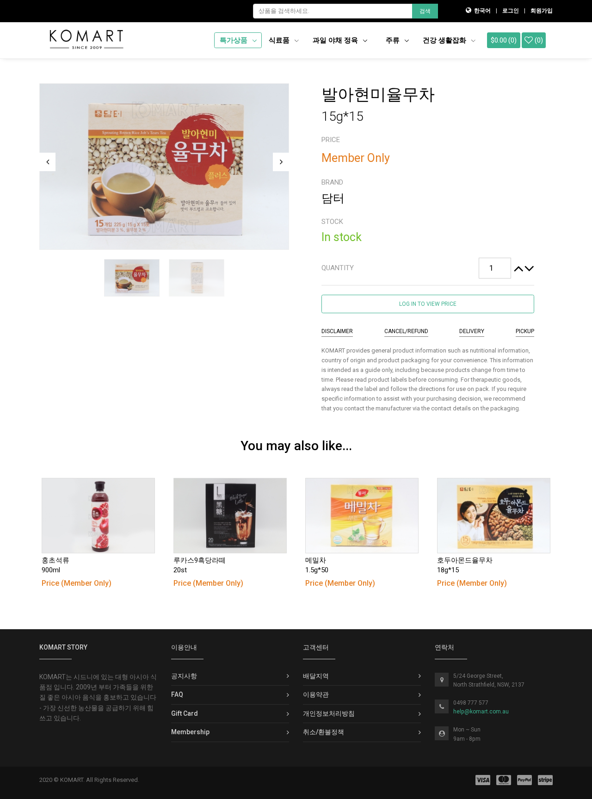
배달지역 (316, 676)
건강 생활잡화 (445, 40)
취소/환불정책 (323, 732)
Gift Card (184, 713)
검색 (425, 11)
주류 (393, 40)
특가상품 (234, 40)
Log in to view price (427, 304)
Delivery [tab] (471, 331)
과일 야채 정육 (336, 40)
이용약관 (316, 694)
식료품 (280, 40)
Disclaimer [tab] (337, 331)
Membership (190, 732)
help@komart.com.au (481, 711)
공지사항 (184, 676)
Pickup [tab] (525, 331)
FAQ (177, 694)
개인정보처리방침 (329, 713)
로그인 (510, 10)
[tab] (427, 268)
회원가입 (541, 10)
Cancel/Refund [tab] (406, 331)
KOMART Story (63, 647)
